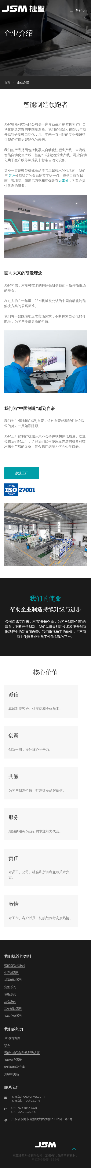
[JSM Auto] (23, 8)
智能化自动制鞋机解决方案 (22, 1052)
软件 (7, 1045)
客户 (11, 176)
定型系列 (10, 987)
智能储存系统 (13, 1060)
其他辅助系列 (13, 1009)
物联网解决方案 (14, 1067)
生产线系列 (11, 972)
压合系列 (10, 1001)
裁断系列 (10, 994)
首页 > (10, 82)
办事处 (63, 181)
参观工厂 (21, 473)
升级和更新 (11, 1074)
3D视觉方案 (12, 1038)
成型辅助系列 (13, 980)
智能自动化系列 (14, 965)
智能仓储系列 (13, 1016)
